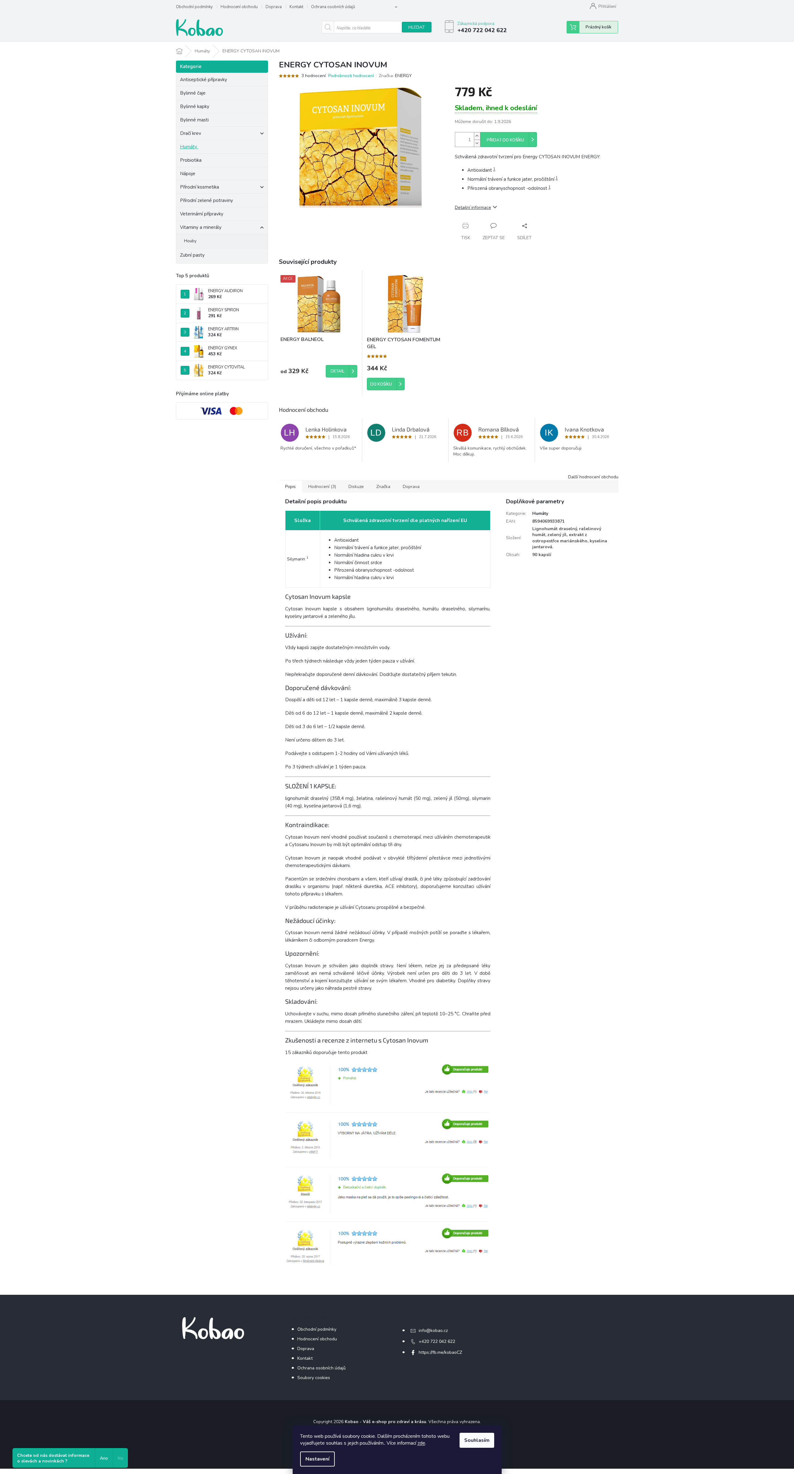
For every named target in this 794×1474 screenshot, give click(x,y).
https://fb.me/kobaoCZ (440, 1352)
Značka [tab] (383, 487)
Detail (337, 371)
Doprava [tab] (411, 487)
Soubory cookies (313, 1378)
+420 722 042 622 (437, 1341)
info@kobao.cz (433, 1331)
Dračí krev (190, 133)
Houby (190, 241)
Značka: (395, 76)
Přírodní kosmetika (199, 187)
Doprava (273, 7)
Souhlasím (477, 1440)
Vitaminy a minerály (201, 227)
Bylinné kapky (194, 106)
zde (421, 1443)
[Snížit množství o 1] (477, 143)
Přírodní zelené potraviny (206, 200)
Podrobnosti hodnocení (351, 76)
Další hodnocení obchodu (593, 477)
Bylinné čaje (193, 93)
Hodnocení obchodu (239, 7)
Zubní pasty (192, 255)
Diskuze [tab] (356, 487)
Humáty (188, 147)
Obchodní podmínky (194, 7)
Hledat (416, 27)
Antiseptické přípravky (203, 79)
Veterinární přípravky (201, 214)
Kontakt (296, 7)
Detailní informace (473, 207)
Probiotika (191, 160)
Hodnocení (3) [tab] (322, 487)
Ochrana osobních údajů (333, 7)
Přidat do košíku (505, 140)
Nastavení (317, 1459)
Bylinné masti (194, 120)
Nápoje (187, 173)
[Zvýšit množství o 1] (477, 136)
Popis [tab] (290, 487)
